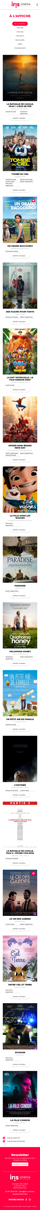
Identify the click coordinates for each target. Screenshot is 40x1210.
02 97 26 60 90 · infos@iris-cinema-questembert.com (20, 1193)
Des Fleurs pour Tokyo (20, 311)
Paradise (20, 585)
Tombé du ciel (20, 174)
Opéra (20, 44)
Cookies (34, 1206)
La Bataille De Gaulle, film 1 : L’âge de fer (20, 105)
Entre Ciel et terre (20, 984)
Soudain (20, 1052)
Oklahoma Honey (20, 651)
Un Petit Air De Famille (20, 719)
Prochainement (20, 48)
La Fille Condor (20, 1120)
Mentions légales (26, 1206)
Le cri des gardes (20, 919)
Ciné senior (20, 36)
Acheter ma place (19, 118)
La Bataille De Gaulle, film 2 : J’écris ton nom (20, 852)
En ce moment (20, 24)
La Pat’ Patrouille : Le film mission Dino (20, 378)
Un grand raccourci (20, 246)
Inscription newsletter (20, 1164)
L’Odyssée (20, 785)
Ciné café (20, 28)
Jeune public (20, 40)
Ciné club (20, 32)
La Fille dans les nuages (20, 516)
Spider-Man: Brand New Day (20, 446)
